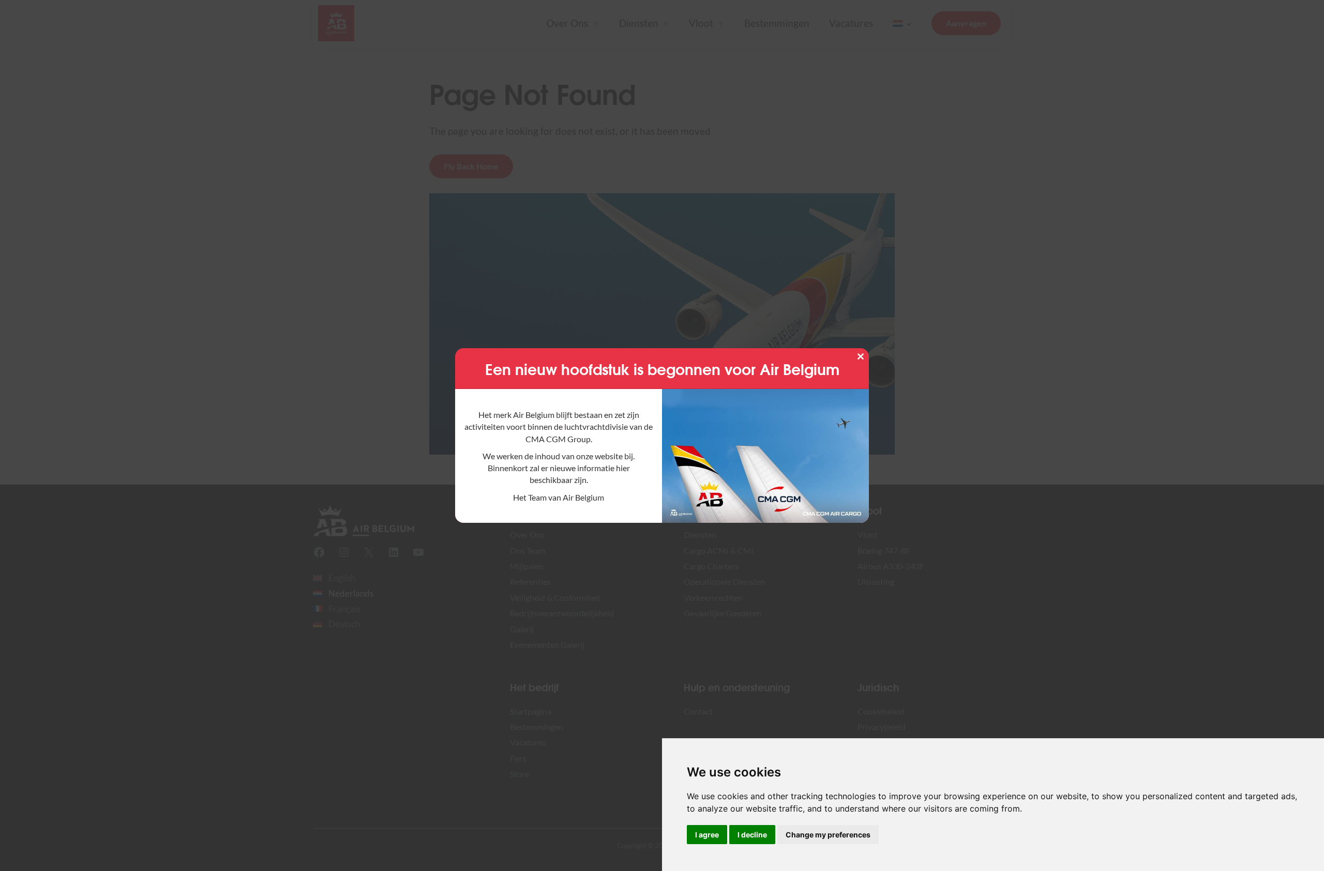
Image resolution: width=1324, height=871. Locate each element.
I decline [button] (752, 834)
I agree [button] (707, 834)
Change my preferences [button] (828, 834)
